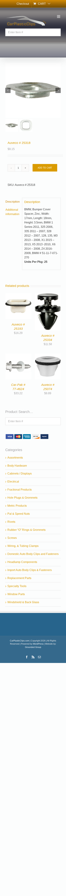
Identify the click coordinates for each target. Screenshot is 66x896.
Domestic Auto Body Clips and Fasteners (33, 553)
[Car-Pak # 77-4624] (18, 355)
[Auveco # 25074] (48, 355)
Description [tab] (12, 201)
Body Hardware (17, 465)
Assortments (15, 457)
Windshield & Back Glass (23, 602)
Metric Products (17, 505)
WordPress (38, 644)
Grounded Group (33, 647)
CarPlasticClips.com (19, 641)
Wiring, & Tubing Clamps (23, 545)
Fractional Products (19, 489)
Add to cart (45, 167)
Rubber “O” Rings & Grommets (26, 529)
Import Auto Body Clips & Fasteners (29, 570)
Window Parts (16, 594)
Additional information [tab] (12, 212)
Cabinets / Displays (19, 473)
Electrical (13, 481)
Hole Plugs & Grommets (22, 497)
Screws (12, 537)
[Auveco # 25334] (48, 295)
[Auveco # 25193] (18, 295)
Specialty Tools (16, 586)
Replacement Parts (19, 578)
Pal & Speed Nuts (18, 513)
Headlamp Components (22, 562)
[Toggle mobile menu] (59, 16)
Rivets (11, 521)
